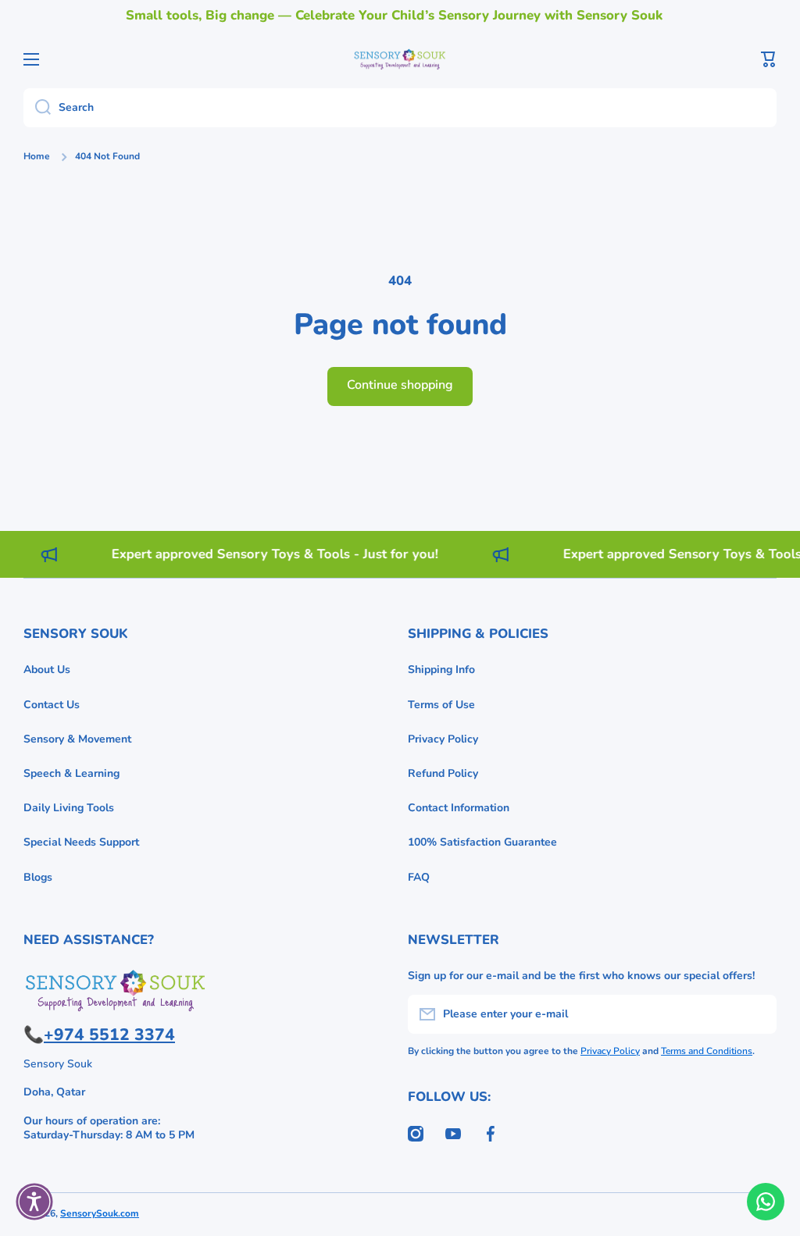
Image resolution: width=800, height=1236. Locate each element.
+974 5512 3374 (109, 1034)
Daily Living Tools (68, 807)
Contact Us (51, 704)
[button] (769, 59)
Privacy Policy (443, 739)
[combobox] (400, 107)
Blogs (37, 877)
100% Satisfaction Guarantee (482, 842)
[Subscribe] (757, 1014)
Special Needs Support (81, 842)
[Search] (37, 107)
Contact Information (458, 807)
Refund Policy (443, 773)
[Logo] (400, 59)
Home (36, 156)
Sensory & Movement (77, 739)
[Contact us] (765, 1201)
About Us (46, 669)
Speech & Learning (71, 773)
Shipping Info (441, 669)
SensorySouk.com (99, 1213)
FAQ (419, 877)
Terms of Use (441, 704)
